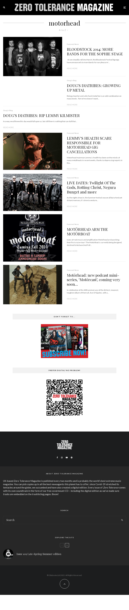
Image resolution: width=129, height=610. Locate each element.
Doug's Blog (71, 80)
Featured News (73, 44)
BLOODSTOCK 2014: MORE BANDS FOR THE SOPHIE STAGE (95, 51)
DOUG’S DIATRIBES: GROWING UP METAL (94, 87)
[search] (122, 520)
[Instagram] (61, 457)
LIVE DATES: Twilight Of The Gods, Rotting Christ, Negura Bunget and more (91, 187)
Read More (72, 68)
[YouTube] (66, 457)
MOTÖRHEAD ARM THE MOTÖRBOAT (87, 231)
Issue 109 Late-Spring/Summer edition (39, 553)
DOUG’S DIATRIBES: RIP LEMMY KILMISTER (41, 115)
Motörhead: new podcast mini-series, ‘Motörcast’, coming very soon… (93, 279)
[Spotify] (71, 457)
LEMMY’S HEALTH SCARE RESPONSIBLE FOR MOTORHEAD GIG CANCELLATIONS (89, 145)
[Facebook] (57, 457)
